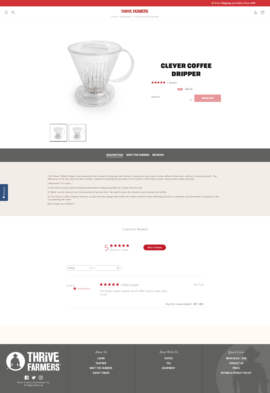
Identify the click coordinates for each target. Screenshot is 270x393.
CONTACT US (236, 363)
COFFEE (168, 358)
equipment (125, 16)
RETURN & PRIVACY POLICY (236, 372)
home (114, 16)
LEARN (101, 358)
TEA (168, 363)
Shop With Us (168, 352)
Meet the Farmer (137, 155)
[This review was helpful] (195, 304)
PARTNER (101, 363)
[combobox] (79, 268)
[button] (6, 12)
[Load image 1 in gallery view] (58, 132)
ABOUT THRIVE (101, 372)
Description (114, 155)
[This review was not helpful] (200, 304)
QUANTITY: (155, 97)
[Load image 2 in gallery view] (77, 132)
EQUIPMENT (168, 368)
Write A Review (155, 247)
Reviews (158, 155)
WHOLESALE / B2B (236, 358)
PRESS (236, 368)
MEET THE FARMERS (101, 368)
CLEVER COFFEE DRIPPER (146, 16)
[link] (164, 82)
